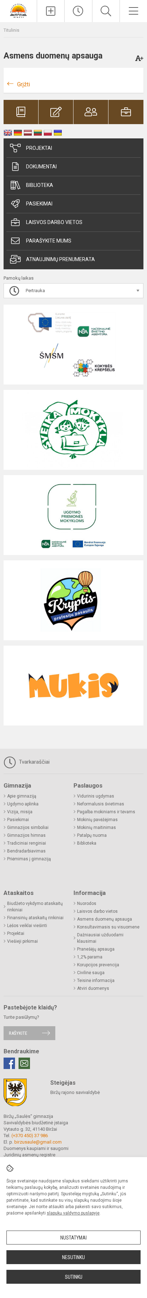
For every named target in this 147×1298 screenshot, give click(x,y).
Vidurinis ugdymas (95, 796)
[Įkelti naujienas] (50, 11)
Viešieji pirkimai (22, 941)
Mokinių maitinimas (96, 827)
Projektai (39, 148)
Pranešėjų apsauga (96, 949)
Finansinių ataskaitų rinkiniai (35, 917)
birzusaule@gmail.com (38, 1142)
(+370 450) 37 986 (29, 1135)
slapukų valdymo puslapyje (73, 1213)
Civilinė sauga (91, 972)
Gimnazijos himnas (26, 835)
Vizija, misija (19, 811)
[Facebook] (9, 1063)
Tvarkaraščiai (33, 762)
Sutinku (73, 1277)
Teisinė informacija (96, 980)
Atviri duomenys (93, 988)
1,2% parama (89, 957)
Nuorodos (86, 903)
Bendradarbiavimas (26, 851)
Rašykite (18, 1033)
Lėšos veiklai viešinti (27, 925)
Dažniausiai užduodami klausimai (100, 938)
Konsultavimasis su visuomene (108, 927)
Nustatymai (73, 1238)
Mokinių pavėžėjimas (97, 819)
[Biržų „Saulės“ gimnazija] (18, 10)
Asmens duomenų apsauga (104, 919)
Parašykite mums (48, 241)
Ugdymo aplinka (23, 803)
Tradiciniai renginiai (26, 843)
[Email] (24, 1063)
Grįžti (23, 84)
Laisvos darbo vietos (54, 222)
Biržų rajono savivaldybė (75, 1092)
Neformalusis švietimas (100, 803)
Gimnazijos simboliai (28, 827)
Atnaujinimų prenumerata (60, 259)
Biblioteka (39, 185)
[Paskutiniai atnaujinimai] (78, 11)
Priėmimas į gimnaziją (29, 858)
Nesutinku (73, 1257)
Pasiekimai (39, 204)
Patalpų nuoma (92, 835)
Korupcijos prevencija (98, 964)
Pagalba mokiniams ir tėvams (106, 811)
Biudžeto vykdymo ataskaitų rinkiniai (35, 906)
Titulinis (11, 30)
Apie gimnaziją (21, 796)
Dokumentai (41, 166)
